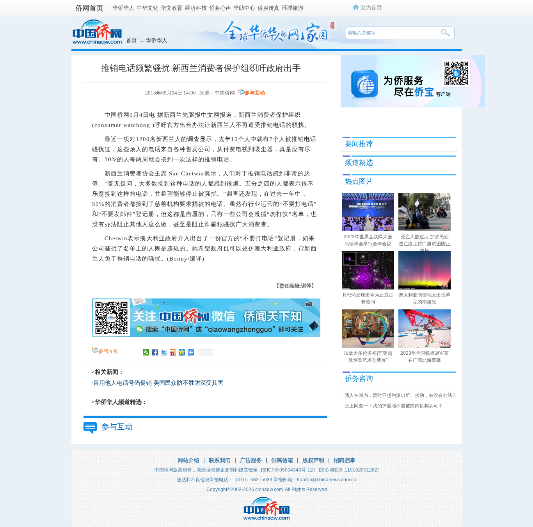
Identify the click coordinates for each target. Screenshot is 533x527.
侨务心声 (220, 8)
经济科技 (196, 8)
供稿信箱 (282, 460)
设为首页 (371, 7)
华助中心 (244, 8)
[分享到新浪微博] (173, 352)
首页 (131, 40)
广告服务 (251, 460)
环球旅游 (293, 8)
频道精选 (359, 162)
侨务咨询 (359, 378)
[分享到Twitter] (164, 352)
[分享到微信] (146, 352)
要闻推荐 (359, 144)
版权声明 (313, 460)
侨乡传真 (268, 8)
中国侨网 (225, 93)
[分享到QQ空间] (182, 352)
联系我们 (220, 460)
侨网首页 (89, 8)
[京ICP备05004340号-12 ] (288, 470)
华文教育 (172, 8)
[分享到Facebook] (155, 352)
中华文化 (147, 8)
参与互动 (255, 93)
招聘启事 (344, 460)
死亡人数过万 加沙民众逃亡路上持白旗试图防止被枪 (424, 244)
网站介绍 (188, 460)
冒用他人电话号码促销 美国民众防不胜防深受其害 (158, 383)
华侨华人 (123, 8)
